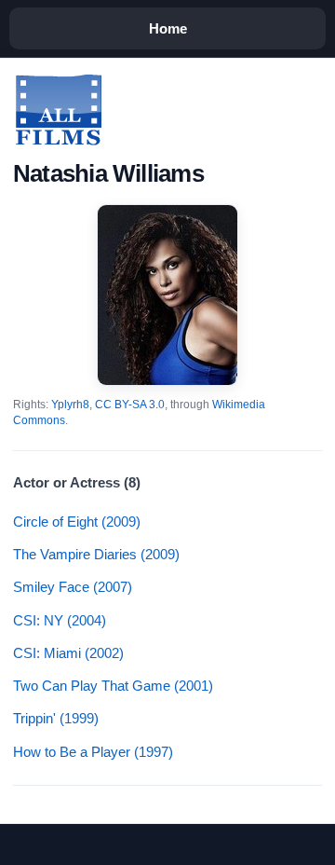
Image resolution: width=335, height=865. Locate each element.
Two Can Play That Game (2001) (113, 685)
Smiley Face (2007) (72, 587)
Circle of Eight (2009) (77, 521)
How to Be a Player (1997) (93, 752)
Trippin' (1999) (56, 718)
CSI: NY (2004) (59, 620)
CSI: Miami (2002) (68, 653)
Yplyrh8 (70, 404)
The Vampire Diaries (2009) (96, 554)
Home (168, 28)
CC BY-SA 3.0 (130, 404)
